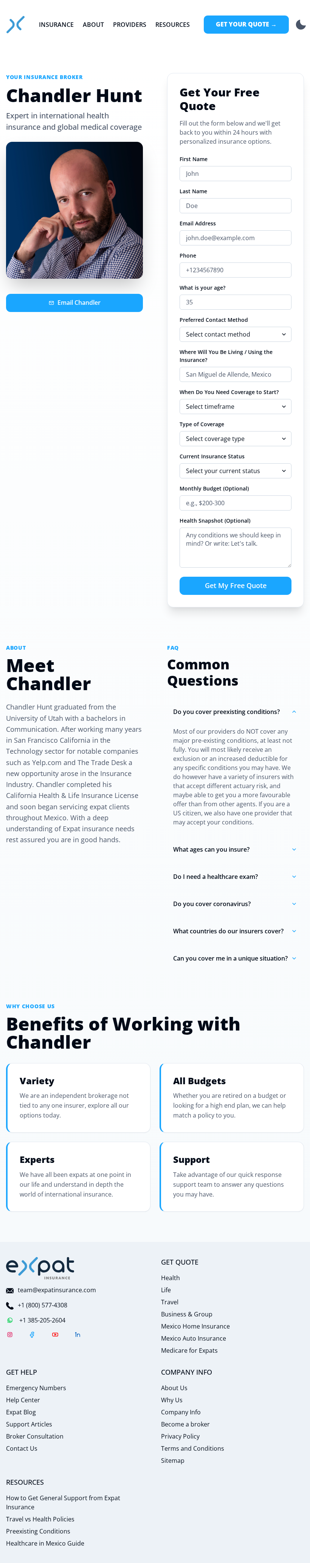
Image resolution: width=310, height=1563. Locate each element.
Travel (169, 1302)
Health (170, 1278)
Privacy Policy (180, 1436)
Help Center (23, 1400)
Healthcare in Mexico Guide (45, 1543)
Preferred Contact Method (214, 319)
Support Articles (29, 1424)
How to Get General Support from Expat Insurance (63, 1502)
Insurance (56, 24)
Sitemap (172, 1460)
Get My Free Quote (236, 585)
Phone (188, 255)
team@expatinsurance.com (57, 1290)
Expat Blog (21, 1412)
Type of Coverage (202, 424)
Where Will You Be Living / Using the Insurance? (226, 355)
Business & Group (186, 1314)
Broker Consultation (35, 1436)
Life (166, 1290)
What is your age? (202, 287)
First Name (194, 159)
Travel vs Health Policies (40, 1519)
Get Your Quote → (246, 24)
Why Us (172, 1400)
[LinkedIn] (78, 1336)
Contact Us (21, 1448)
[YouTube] (55, 1336)
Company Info (181, 1412)
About (93, 24)
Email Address (198, 223)
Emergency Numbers (36, 1388)
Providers (129, 24)
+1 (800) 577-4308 (42, 1305)
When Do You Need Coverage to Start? (229, 392)
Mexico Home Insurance (195, 1326)
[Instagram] (10, 1336)
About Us (174, 1388)
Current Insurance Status (212, 456)
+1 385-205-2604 (42, 1320)
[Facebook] (32, 1336)
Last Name (193, 191)
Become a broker (185, 1424)
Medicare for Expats (189, 1350)
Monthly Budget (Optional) (214, 488)
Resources (172, 24)
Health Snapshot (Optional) (215, 520)
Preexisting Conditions (38, 1531)
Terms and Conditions (192, 1448)
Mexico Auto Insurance (193, 1338)
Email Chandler (79, 302)
